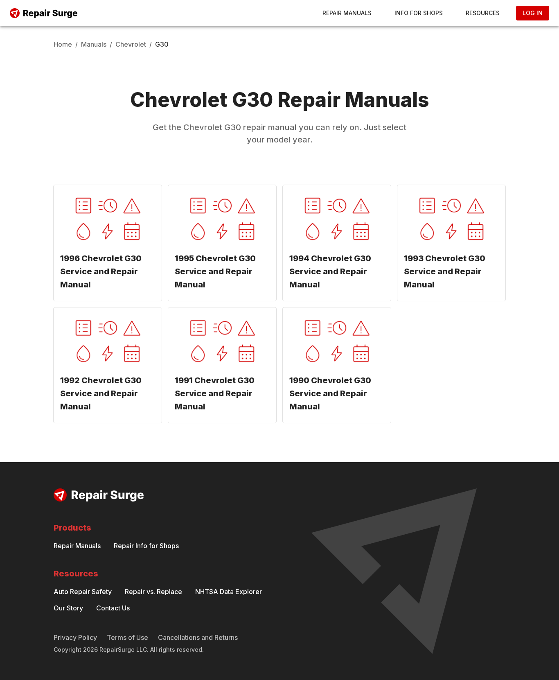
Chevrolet (130, 44)
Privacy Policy (75, 637)
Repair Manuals (347, 12)
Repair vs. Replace (153, 591)
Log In (533, 12)
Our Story (68, 608)
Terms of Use (127, 637)
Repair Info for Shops (146, 546)
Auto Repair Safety (83, 591)
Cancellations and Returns (198, 637)
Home (63, 44)
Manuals (93, 44)
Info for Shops (418, 12)
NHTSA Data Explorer (228, 591)
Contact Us (113, 608)
